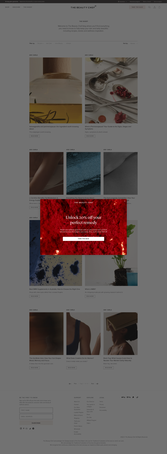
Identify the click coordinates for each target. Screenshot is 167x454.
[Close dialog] (125, 201)
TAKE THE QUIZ (83, 239)
